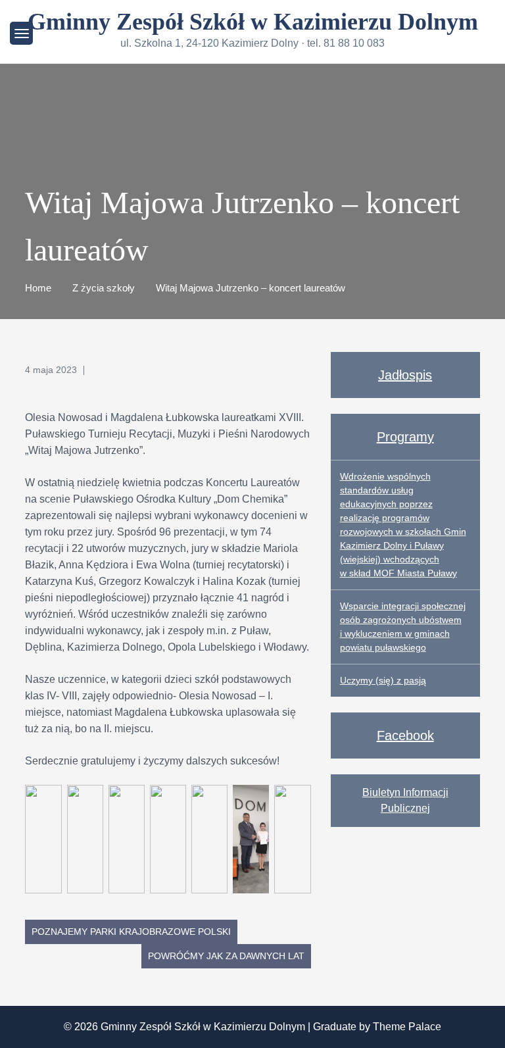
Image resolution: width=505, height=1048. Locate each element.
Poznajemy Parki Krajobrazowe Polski (131, 931)
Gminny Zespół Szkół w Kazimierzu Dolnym (253, 22)
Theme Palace (407, 1026)
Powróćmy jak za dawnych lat (226, 956)
